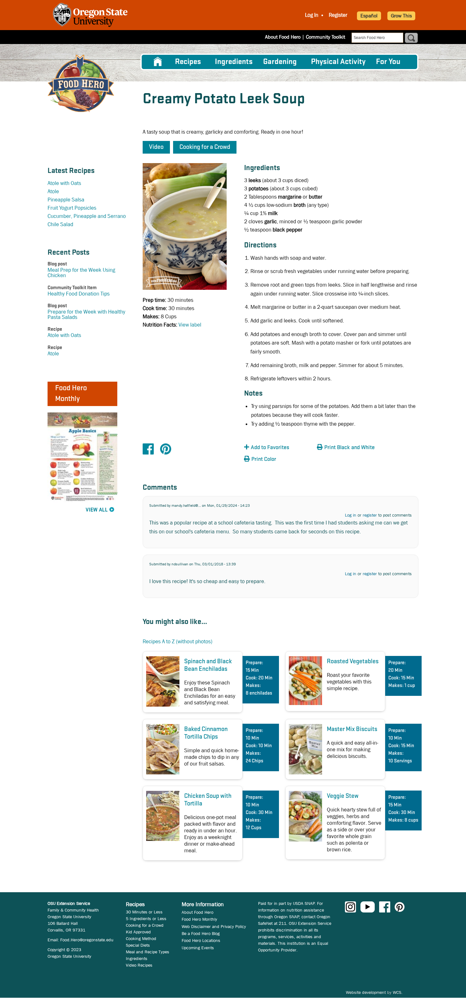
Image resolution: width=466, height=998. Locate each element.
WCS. (398, 992)
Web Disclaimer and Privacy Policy (214, 926)
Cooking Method (141, 938)
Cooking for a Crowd (145, 925)
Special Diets (138, 945)
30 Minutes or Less (144, 912)
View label (189, 324)
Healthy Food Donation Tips (79, 293)
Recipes (188, 62)
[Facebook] (148, 448)
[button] (279, 447)
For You (388, 62)
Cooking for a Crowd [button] (204, 147)
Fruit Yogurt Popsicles (72, 208)
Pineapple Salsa (66, 199)
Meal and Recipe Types (147, 952)
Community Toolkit (325, 37)
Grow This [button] (401, 15)
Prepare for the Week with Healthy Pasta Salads (86, 314)
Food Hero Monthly (199, 919)
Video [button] (156, 147)
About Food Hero (283, 37)
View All (97, 510)
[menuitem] (158, 62)
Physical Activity (338, 62)
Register (338, 15)
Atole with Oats (64, 183)
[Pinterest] (165, 448)
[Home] (81, 83)
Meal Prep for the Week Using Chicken (81, 273)
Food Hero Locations (201, 940)
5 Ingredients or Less (146, 918)
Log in (350, 515)
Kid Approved (138, 932)
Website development (366, 992)
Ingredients (234, 62)
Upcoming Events (198, 947)
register (370, 515)
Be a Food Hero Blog (201, 933)
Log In (311, 15)
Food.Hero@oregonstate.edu (86, 940)
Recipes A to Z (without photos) (177, 641)
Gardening (280, 62)
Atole (53, 191)
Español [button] (369, 15)
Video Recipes (139, 965)
